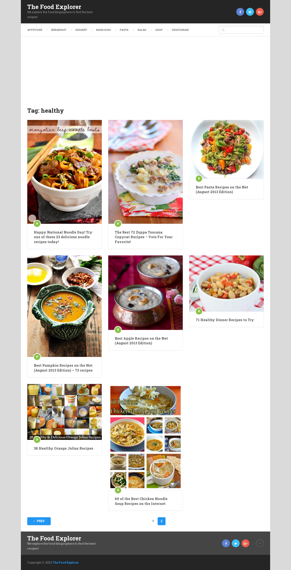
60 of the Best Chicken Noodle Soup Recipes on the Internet (141, 501)
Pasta (124, 29)
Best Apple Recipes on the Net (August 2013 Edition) (141, 340)
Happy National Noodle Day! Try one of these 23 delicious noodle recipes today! (63, 237)
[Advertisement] (145, 74)
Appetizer (34, 29)
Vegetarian (180, 29)
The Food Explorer (54, 7)
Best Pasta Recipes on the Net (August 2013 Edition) (222, 189)
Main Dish (103, 29)
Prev (40, 521)
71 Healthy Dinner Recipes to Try (225, 320)
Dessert (81, 29)
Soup (159, 29)
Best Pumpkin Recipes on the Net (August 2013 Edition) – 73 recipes (63, 367)
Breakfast (58, 29)
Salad (141, 29)
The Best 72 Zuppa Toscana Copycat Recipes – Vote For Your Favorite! (144, 237)
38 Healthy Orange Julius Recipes (63, 448)
